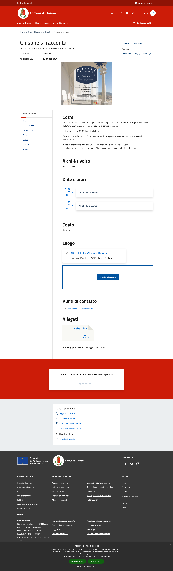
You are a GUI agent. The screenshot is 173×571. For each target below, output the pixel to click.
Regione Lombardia (25, 3)
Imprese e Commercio (60, 495)
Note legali (91, 529)
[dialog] (86, 556)
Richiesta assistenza (60, 533)
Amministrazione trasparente (99, 520)
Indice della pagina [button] (29, 113)
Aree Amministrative (25, 487)
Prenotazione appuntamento (63, 520)
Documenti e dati (24, 508)
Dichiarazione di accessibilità (98, 533)
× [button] (170, 545)
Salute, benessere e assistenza (99, 495)
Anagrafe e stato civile (61, 483)
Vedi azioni (138, 43)
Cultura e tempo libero (61, 487)
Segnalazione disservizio (62, 525)
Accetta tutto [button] (77, 561)
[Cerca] (153, 13)
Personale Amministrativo (27, 504)
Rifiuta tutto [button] (96, 561)
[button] (86, 566)
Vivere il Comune (35, 32)
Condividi (126, 43)
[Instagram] (132, 13)
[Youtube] (126, 13)
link (109, 556)
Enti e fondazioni (24, 495)
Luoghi (124, 503)
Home (22, 32)
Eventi (47, 32)
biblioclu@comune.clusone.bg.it (80, 308)
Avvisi (124, 491)
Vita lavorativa (58, 491)
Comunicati (126, 487)
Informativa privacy (95, 525)
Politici (20, 500)
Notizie (124, 483)
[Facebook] (120, 13)
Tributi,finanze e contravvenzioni (100, 487)
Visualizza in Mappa (108, 277)
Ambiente (91, 491)
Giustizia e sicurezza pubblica (98, 482)
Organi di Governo (24, 483)
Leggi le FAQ (57, 529)
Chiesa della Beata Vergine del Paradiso (89, 253)
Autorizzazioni (92, 499)
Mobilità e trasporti (59, 500)
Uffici (19, 491)
